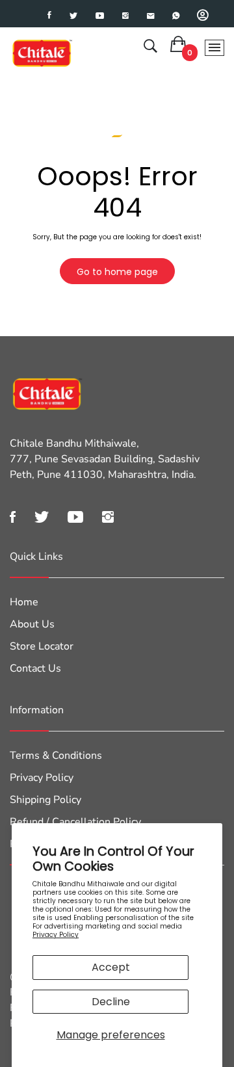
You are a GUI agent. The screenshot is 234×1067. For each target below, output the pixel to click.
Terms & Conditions (56, 755)
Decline (111, 1001)
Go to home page (117, 271)
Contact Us (35, 668)
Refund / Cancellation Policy (75, 822)
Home (24, 602)
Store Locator (41, 646)
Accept (111, 967)
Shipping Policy (45, 800)
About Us (32, 624)
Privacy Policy (55, 935)
